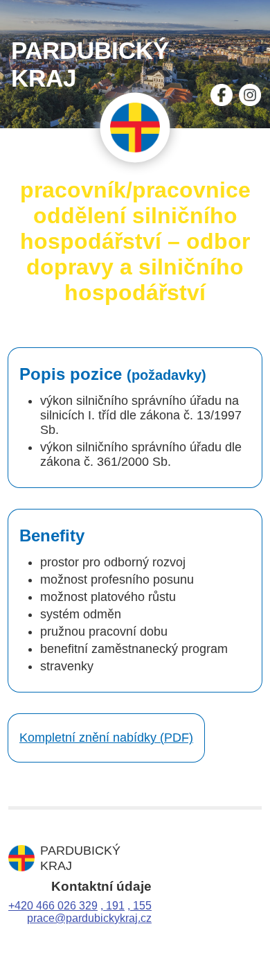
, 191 (112, 906)
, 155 (139, 906)
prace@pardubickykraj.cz (89, 918)
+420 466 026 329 (53, 906)
